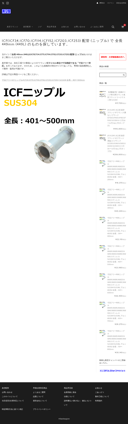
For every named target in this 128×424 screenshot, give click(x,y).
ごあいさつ (99, 392)
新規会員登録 (121, 3)
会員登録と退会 (70, 392)
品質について (38, 397)
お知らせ (65, 27)
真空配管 (27, 27)
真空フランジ (12, 27)
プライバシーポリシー (41, 409)
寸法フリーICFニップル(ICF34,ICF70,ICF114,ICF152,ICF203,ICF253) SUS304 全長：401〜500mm (43, 80)
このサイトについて (10, 397)
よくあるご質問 (97, 27)
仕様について (69, 397)
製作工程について (102, 397)
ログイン (110, 3)
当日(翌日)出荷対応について (13, 401)
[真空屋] (6, 11)
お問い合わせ (79, 27)
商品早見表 (51, 27)
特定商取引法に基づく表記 (12, 409)
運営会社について (40, 401)
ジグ (40, 27)
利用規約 (98, 401)
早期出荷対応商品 (40, 388)
